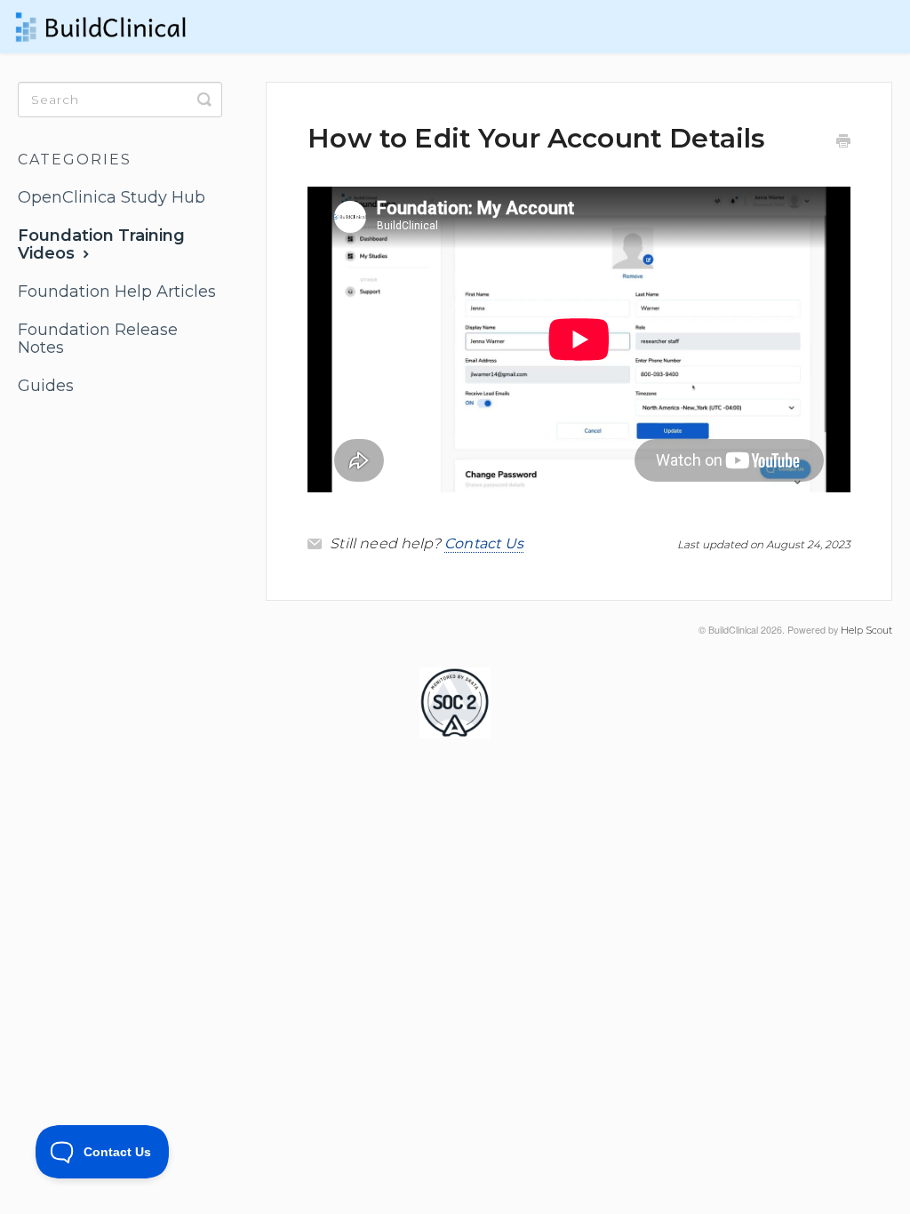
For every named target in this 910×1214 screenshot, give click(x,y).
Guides (46, 385)
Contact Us (484, 543)
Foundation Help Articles (117, 291)
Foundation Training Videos (101, 244)
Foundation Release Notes (98, 338)
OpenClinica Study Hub (111, 197)
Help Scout (866, 630)
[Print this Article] (843, 143)
